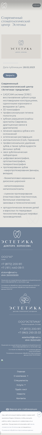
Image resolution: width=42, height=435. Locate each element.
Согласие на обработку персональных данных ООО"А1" (20, 285)
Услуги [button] (20, 385)
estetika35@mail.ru (31, 337)
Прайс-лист (21, 389)
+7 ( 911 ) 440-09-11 (12, 267)
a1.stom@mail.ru (9, 272)
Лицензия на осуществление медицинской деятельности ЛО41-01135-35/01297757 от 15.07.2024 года (21, 281)
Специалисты (21, 380)
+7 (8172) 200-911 (11, 264)
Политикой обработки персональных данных (17, 430)
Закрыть (10, 75)
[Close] (39, 414)
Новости (21, 394)
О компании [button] (20, 376)
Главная (21, 371)
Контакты (21, 398)
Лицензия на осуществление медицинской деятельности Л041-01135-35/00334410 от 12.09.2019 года (21, 346)
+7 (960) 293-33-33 (29, 332)
